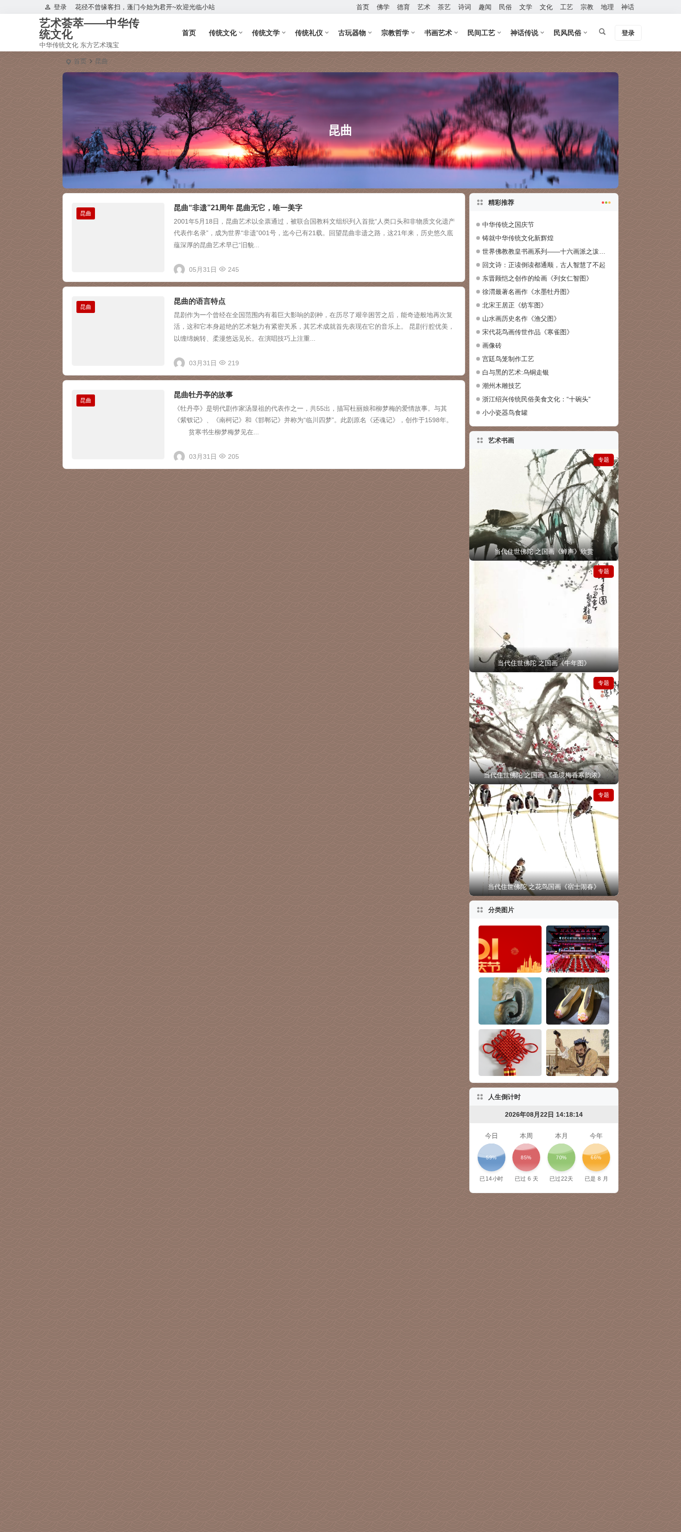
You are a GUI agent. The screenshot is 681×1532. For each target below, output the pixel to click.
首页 (362, 7)
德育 (403, 7)
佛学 (383, 7)
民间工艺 (481, 33)
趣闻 (485, 7)
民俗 (505, 7)
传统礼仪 (309, 33)
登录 (60, 7)
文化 (546, 7)
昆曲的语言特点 (200, 301)
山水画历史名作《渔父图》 (521, 318)
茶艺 (444, 7)
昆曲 (85, 213)
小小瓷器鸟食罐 (505, 412)
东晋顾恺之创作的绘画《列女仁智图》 (537, 278)
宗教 (586, 7)
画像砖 (492, 345)
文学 (525, 7)
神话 (627, 7)
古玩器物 (352, 33)
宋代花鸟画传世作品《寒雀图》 (527, 332)
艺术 (423, 7)
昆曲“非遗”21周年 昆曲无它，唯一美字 (238, 208)
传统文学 (266, 33)
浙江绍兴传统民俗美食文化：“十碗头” (536, 399)
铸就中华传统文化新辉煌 (518, 238)
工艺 (566, 7)
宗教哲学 (395, 33)
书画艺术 (438, 33)
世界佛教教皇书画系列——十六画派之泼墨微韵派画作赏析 (566, 251)
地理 (607, 7)
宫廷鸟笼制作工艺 (508, 359)
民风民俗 (567, 33)
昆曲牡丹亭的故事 (203, 395)
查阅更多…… (440, 265)
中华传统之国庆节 (508, 224)
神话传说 (524, 33)
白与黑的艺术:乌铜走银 (515, 372)
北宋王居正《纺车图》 (514, 305)
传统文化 (223, 33)
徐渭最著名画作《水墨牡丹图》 (527, 291)
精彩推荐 (501, 202)
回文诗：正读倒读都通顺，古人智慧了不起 (543, 265)
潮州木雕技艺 (501, 385)
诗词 (464, 7)
